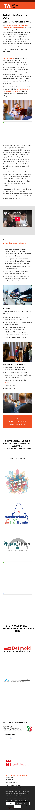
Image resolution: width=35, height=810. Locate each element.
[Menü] (31, 6)
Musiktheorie (9, 383)
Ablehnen (17, 806)
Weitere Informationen (22, 803)
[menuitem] (31, 6)
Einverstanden (10, 803)
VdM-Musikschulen (8, 58)
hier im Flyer (10, 196)
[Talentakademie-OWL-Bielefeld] (14, 5)
